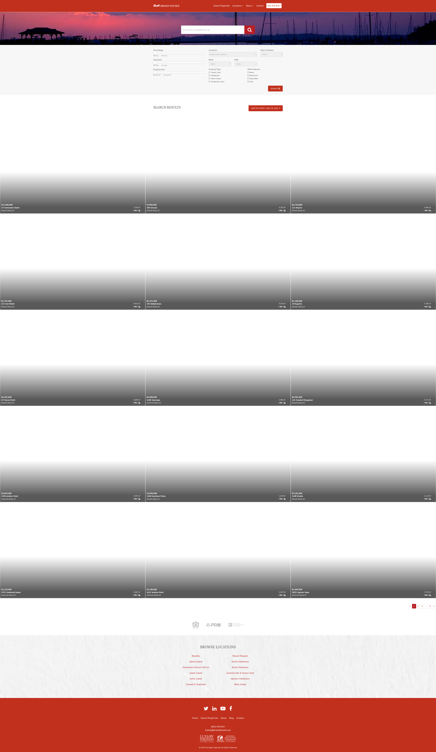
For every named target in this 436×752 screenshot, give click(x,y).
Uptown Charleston (240, 678)
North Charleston (240, 661)
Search (274, 88)
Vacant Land (215, 72)
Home (195, 718)
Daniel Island (195, 661)
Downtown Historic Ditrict (196, 667)
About (249, 5)
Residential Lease (217, 81)
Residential (215, 75)
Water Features (253, 69)
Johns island (196, 678)
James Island (196, 672)
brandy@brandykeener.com (218, 730)
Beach (251, 72)
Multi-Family (216, 78)
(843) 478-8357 (218, 726)
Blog (231, 718)
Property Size (159, 69)
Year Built (157, 60)
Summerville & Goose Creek (240, 672)
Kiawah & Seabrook (196, 684)
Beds (236, 59)
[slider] (155, 53)
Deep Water (253, 78)
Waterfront (253, 75)
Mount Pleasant (240, 655)
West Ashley (240, 684)
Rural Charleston (240, 667)
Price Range (158, 50)
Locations (237, 5)
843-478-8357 (274, 5)
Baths (211, 59)
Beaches (196, 655)
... (426, 606)
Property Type (215, 69)
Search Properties (221, 5)
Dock (251, 81)
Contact (260, 5)
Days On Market (267, 50)
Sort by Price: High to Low (265, 108)
